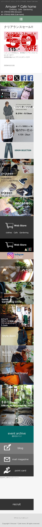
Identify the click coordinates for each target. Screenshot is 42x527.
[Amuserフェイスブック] (23, 78)
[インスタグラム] (3, 78)
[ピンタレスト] (10, 78)
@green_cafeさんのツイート (9, 477)
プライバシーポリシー (21, 518)
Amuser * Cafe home (21, 7)
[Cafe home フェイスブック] (30, 78)
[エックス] (17, 78)
